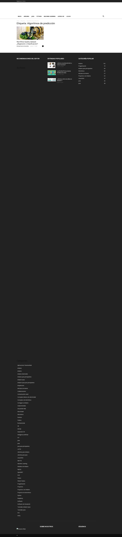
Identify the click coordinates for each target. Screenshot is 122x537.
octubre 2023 (20, 94)
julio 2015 (19, 236)
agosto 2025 (20, 77)
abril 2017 (19, 194)
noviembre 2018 (21, 161)
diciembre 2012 (21, 312)
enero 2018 (20, 174)
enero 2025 (20, 79)
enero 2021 (20, 136)
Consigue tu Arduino (23, 403)
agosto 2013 (20, 293)
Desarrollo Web (22, 408)
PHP (19, 475)
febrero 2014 (20, 278)
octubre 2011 (20, 342)
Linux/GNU (20, 458)
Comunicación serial (23, 394)
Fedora (19, 420)
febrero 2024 (20, 84)
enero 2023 (20, 114)
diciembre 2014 (21, 253)
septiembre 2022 (21, 122)
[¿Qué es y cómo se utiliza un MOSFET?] (52, 79)
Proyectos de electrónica (24, 492)
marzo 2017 (20, 196)
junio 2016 (19, 213)
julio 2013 (19, 295)
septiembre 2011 (21, 345)
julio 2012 (19, 320)
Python (39, 16)
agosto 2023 (20, 99)
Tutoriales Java (21, 510)
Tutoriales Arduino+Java (24, 507)
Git (18, 426)
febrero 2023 (20, 112)
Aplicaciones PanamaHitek (25, 365)
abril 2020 (19, 146)
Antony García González (23, 46)
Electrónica (20, 414)
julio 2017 (19, 186)
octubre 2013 (20, 288)
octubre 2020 (20, 141)
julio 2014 (19, 265)
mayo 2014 (20, 270)
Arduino (26, 16)
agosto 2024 (20, 82)
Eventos (20, 417)
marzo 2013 (20, 305)
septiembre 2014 (21, 260)
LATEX (19, 449)
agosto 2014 (20, 263)
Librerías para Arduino (23, 452)
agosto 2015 (20, 233)
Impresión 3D (21, 432)
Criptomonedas (22, 406)
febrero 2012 (20, 332)
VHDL (19, 515)
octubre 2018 (20, 164)
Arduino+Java (21, 380)
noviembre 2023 (21, 92)
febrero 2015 (20, 248)
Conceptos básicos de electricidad (27, 397)
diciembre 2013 (21, 283)
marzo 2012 (20, 330)
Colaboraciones (22, 391)
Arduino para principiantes (24, 377)
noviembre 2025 (21, 72)
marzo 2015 (20, 246)
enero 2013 (20, 310)
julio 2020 (19, 144)
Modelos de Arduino (23, 466)
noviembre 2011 (21, 340)
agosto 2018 (20, 166)
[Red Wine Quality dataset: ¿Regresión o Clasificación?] (30, 33)
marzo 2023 (20, 109)
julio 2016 (19, 211)
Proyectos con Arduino (24, 489)
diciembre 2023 (21, 89)
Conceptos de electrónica (24, 400)
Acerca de (61, 16)
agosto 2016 (20, 208)
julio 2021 (19, 132)
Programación (21, 484)
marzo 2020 (20, 149)
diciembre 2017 (21, 176)
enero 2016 (20, 221)
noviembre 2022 (21, 119)
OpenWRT (20, 472)
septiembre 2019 (21, 154)
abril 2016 (19, 216)
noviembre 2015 (21, 226)
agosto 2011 (20, 347)
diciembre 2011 (21, 337)
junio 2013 (19, 298)
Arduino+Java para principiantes (26, 382)
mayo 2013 (20, 300)
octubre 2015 (20, 228)
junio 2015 (19, 238)
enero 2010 (20, 352)
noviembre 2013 (21, 285)
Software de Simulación (24, 504)
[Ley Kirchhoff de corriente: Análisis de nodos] (52, 72)
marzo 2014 (20, 275)
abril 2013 (19, 303)
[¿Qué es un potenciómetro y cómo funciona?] (51, 65)
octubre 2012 (20, 315)
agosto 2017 (20, 184)
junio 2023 (19, 102)
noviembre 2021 (21, 127)
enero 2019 (20, 159)
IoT (18, 437)
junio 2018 (19, 169)
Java (32, 16)
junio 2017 (19, 189)
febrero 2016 (20, 218)
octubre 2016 (20, 203)
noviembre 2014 (21, 255)
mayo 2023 (20, 104)
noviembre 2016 (21, 201)
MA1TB (20, 460)
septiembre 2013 (21, 290)
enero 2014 (20, 280)
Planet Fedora (21, 481)
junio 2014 (19, 268)
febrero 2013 (20, 308)
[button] (103, 16)
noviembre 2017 (21, 179)
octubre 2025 (20, 75)
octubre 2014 (20, 258)
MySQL (19, 469)
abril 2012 (19, 327)
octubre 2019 (20, 151)
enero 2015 (20, 251)
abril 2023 (19, 107)
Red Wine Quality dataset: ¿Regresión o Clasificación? (27, 43)
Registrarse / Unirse (21, 1)
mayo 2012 (20, 325)
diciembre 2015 (21, 223)
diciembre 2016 (21, 198)
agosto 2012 (20, 317)
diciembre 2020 (21, 139)
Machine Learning (49, 16)
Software (20, 501)
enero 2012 (20, 335)
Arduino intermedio (23, 374)
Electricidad (21, 411)
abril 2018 (19, 171)
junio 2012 (19, 322)
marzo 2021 (20, 134)
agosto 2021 (20, 129)
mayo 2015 (20, 241)
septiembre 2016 (21, 206)
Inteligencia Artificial (23, 434)
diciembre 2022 (21, 117)
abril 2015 (19, 243)
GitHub (19, 429)
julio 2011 (19, 350)
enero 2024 (20, 87)
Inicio (19, 16)
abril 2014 (19, 273)
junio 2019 (19, 156)
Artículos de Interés (23, 388)
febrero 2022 (20, 124)
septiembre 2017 (21, 181)
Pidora (19, 478)
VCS (19, 513)
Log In (68, 16)
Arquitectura (21, 385)
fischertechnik (21, 423)
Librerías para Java (22, 455)
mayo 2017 (20, 191)
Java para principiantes (24, 446)
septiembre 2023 (21, 97)
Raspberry (20, 498)
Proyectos (20, 487)
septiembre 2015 (21, 231)
